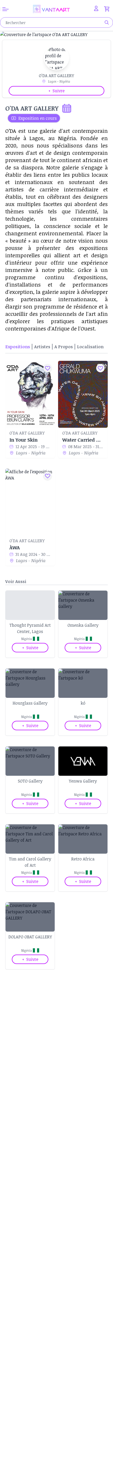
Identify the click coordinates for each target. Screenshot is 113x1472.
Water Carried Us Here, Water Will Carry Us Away (83, 440)
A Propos (63, 347)
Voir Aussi (15, 581)
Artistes (42, 347)
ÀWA (14, 547)
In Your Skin (23, 440)
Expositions (17, 347)
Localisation (90, 347)
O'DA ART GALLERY (27, 433)
